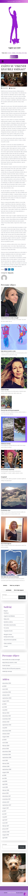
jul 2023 (4, 686)
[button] (2, 61)
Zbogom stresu (8, 634)
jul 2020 (4, 739)
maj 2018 (4, 781)
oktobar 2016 (5, 832)
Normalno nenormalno (10, 625)
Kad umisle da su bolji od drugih (9, 318)
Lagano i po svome (15, 48)
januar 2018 (5, 793)
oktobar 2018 (5, 766)
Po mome (6, 628)
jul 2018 (4, 775)
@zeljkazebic (14, 56)
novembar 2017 (6, 799)
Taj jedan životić (8, 631)
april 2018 (4, 784)
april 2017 (4, 820)
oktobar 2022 (6, 695)
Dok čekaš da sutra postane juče (10, 577)
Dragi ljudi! (4, 477)
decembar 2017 (6, 796)
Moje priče (10, 273)
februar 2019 (5, 763)
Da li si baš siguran (6, 543)
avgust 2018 (5, 772)
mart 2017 (5, 823)
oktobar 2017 (5, 802)
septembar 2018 (6, 769)
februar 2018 (5, 790)
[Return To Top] (25, 894)
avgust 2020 (5, 736)
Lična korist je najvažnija (7, 469)
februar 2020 (5, 745)
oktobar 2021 (5, 722)
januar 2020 (5, 748)
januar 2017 (5, 829)
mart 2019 (5, 760)
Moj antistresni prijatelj (10, 639)
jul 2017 (4, 811)
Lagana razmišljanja (9, 616)
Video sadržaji (7, 643)
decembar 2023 (6, 683)
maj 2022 (4, 710)
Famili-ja (6, 613)
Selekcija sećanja (6, 443)
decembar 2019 (6, 751)
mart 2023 (5, 689)
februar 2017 (5, 826)
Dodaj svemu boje (9, 636)
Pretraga (4, 594)
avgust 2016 (5, 835)
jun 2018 (4, 778)
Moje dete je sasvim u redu (8, 351)
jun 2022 (4, 707)
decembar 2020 (6, 730)
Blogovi (6, 611)
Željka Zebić (13, 88)
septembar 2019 (6, 757)
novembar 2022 (6, 692)
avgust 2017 (5, 808)
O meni (6, 646)
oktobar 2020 (6, 733)
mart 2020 (5, 742)
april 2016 (4, 838)
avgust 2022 (5, 701)
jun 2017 (4, 814)
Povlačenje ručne (5, 510)
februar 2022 (5, 713)
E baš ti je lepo (5, 389)
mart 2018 (5, 787)
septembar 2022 (6, 698)
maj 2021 (4, 728)
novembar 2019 (6, 754)
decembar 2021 (6, 716)
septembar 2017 (6, 805)
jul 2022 (4, 704)
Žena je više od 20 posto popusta (10, 410)
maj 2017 (4, 817)
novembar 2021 (6, 719)
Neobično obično (8, 622)
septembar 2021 (6, 725)
